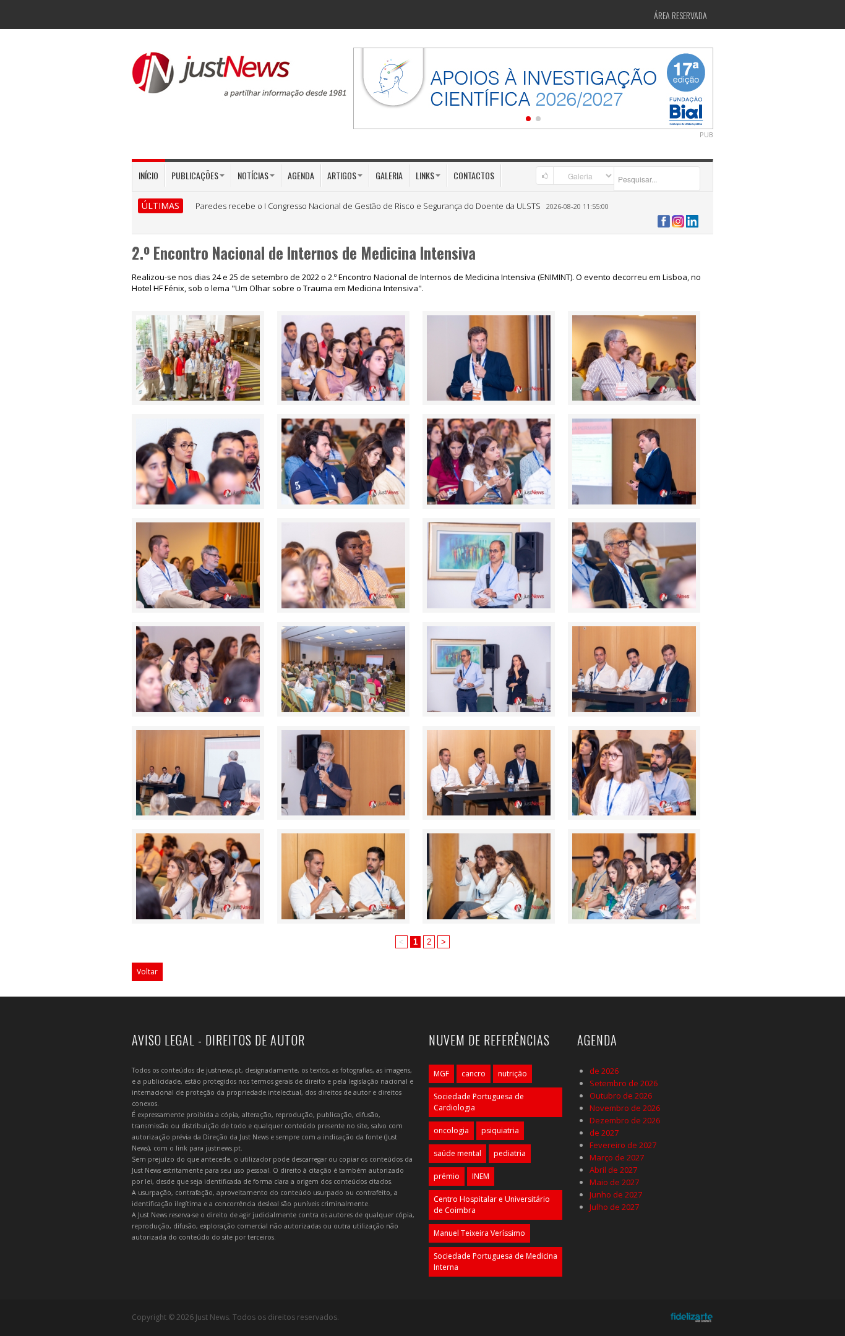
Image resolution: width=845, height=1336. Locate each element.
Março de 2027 (617, 1157)
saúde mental (457, 1153)
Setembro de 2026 (624, 1083)
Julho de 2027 (614, 1206)
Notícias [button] (253, 175)
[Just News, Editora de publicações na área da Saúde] (240, 79)
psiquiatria (500, 1130)
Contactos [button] (473, 175)
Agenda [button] (301, 175)
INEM (480, 1176)
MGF (441, 1073)
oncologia (451, 1130)
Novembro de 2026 (625, 1107)
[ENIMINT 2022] (198, 356)
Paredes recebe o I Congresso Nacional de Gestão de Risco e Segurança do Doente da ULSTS (368, 205)
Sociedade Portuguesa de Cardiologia (479, 1102)
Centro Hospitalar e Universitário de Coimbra (492, 1204)
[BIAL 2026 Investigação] (533, 87)
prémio (447, 1176)
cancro (473, 1073)
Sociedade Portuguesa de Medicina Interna (495, 1261)
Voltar (147, 971)
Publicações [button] (194, 175)
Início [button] (148, 175)
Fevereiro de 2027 (623, 1145)
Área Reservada (680, 15)
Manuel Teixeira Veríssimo (479, 1233)
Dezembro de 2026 (625, 1120)
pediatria (510, 1153)
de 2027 (604, 1132)
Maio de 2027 (614, 1182)
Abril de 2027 (613, 1169)
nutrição (512, 1073)
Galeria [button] (389, 175)
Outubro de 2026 (621, 1095)
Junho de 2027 (616, 1194)
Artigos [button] (341, 175)
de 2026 (604, 1070)
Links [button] (425, 175)
